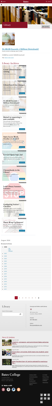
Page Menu (46, 26)
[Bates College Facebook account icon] (41, 395)
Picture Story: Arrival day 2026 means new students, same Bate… (30, 352)
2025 (5, 253)
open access (11, 57)
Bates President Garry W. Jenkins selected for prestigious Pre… (29, 362)
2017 (5, 274)
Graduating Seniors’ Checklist (11, 205)
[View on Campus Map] (31, 309)
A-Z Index (45, 374)
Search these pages (7, 311)
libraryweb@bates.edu (36, 325)
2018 (5, 271)
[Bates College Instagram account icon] (45, 398)
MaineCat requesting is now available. (12, 118)
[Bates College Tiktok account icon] (41, 398)
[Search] (20, 314)
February (10, 251)
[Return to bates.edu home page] (2, 4)
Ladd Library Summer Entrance (12, 187)
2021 (5, 263)
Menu (4, 1)
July (9, 248)
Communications (33, 376)
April (9, 249)
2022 (5, 261)
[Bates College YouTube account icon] (48, 398)
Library (20, 4)
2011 (5, 289)
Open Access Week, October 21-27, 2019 (11, 138)
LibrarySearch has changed (14, 85)
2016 (5, 276)
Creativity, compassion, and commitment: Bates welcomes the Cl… (30, 342)
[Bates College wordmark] (25, 1)
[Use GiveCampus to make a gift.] (18, 389)
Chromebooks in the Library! (11, 171)
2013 (5, 284)
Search (49, 1)
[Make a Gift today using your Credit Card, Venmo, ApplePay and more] (3, 389)
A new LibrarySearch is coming (12, 70)
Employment (32, 381)
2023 (5, 258)
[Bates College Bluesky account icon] (45, 395)
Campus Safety (32, 374)
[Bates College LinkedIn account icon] (41, 402)
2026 (5, 247)
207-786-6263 (33, 319)
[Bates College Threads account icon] (48, 395)
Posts (25, 4)
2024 (5, 256)
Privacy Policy (46, 376)
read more (22, 77)
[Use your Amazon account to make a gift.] (8, 389)
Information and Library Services (10, 4)
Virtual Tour (45, 382)
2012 (5, 286)
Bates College (11, 375)
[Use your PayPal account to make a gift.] (13, 389)
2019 (5, 268)
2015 (5, 279)
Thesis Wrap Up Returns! (13, 222)
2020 (5, 266)
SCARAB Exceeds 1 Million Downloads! (20, 49)
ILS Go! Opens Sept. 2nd (13, 155)
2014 (5, 281)
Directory (31, 379)
